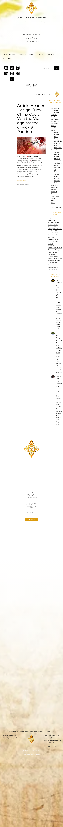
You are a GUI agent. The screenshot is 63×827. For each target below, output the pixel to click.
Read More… (21, 180)
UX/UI (56, 145)
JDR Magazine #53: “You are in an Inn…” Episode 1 (59, 388)
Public (53, 194)
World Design (56, 207)
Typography (55, 196)
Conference (55, 119)
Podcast (54, 192)
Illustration (55, 150)
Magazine (57, 128)
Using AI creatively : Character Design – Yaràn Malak (55, 250)
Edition (53, 126)
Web (52, 200)
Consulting (55, 121)
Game (53, 130)
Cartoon (57, 152)
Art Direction (55, 108)
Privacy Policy (35, 750)
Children (57, 159)
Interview (54, 185)
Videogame (58, 148)
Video (53, 198)
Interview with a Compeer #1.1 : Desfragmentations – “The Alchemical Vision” (55, 239)
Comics (56, 165)
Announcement (56, 106)
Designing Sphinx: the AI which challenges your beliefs (59, 300)
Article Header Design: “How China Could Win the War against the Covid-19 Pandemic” (30, 118)
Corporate (54, 123)
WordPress (36, 754)
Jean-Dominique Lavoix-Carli (31, 18)
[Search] (56, 68)
